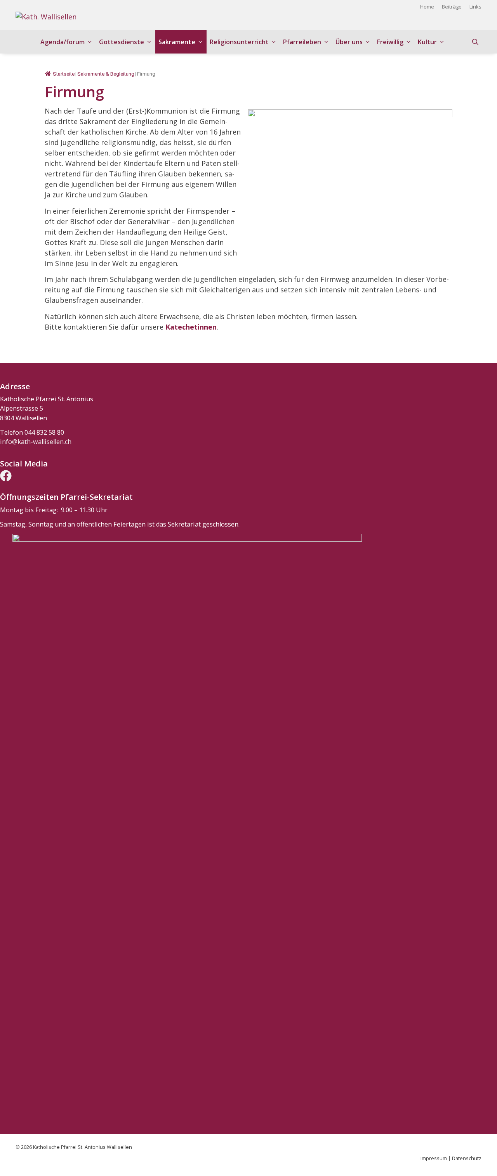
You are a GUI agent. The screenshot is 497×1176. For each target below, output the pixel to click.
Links (475, 6)
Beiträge (452, 6)
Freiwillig (390, 42)
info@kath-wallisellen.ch (35, 441)
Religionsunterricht (239, 42)
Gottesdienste (121, 42)
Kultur (427, 42)
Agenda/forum (62, 42)
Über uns (349, 42)
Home (427, 6)
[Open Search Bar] (475, 42)
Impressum (434, 1158)
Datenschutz (466, 1158)
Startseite (64, 74)
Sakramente (176, 42)
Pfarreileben (302, 42)
